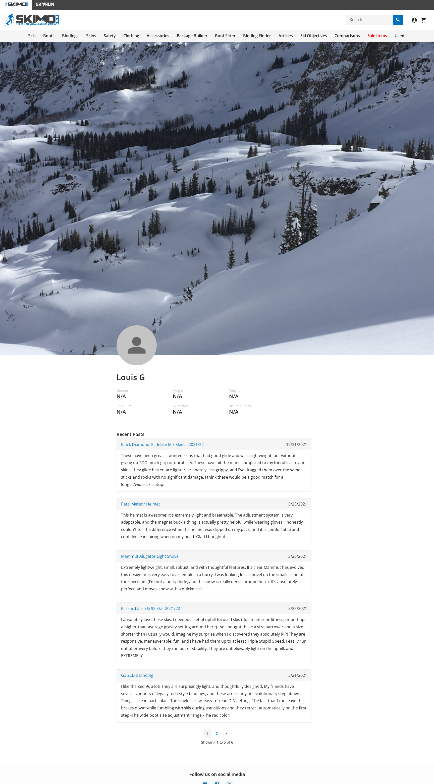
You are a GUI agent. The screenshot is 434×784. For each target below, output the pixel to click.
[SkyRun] (45, 5)
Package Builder (192, 35)
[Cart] (425, 21)
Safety (110, 35)
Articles (286, 35)
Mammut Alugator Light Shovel (150, 556)
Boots (49, 35)
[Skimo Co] (31, 25)
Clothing (131, 35)
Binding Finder (257, 35)
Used (399, 35)
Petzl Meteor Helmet (140, 504)
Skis (32, 35)
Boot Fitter (225, 35)
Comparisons (347, 35)
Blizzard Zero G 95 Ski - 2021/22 (150, 608)
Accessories (158, 35)
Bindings (70, 35)
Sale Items (377, 35)
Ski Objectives (313, 35)
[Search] (398, 20)
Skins (91, 35)
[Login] (416, 21)
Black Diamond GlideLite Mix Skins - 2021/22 (162, 444)
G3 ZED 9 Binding (137, 675)
